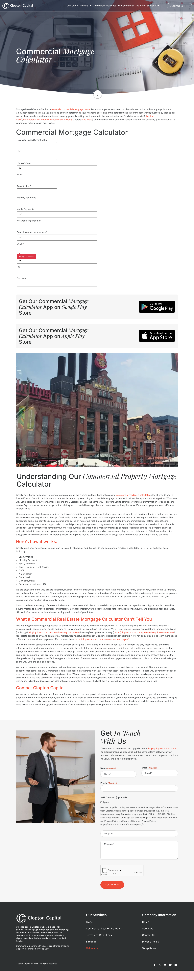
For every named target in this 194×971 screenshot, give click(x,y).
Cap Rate (21, 278)
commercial (29, 119)
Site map (91, 941)
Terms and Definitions (99, 935)
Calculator (92, 948)
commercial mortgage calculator (133, 494)
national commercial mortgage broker (71, 109)
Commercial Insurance (104, 5)
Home (145, 922)
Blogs (89, 922)
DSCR (20, 243)
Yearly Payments (25, 209)
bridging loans (35, 632)
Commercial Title (130, 5)
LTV (19, 151)
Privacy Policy (150, 941)
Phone (108, 783)
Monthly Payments (26, 197)
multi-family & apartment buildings (55, 119)
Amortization (24, 186)
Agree (106, 802)
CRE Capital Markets (77, 5)
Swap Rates (149, 948)
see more (87, 119)
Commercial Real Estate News (104, 928)
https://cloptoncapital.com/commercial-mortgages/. (102, 639)
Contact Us (149, 935)
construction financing (55, 632)
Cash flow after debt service (32, 232)
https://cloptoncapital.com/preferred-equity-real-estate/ (144, 632)
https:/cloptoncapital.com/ (162, 748)
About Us (147, 928)
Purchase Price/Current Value (33, 139)
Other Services (148, 5)
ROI (18, 266)
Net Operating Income (29, 220)
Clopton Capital (23, 963)
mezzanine (73, 632)
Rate (20, 174)
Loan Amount (24, 163)
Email (149, 768)
